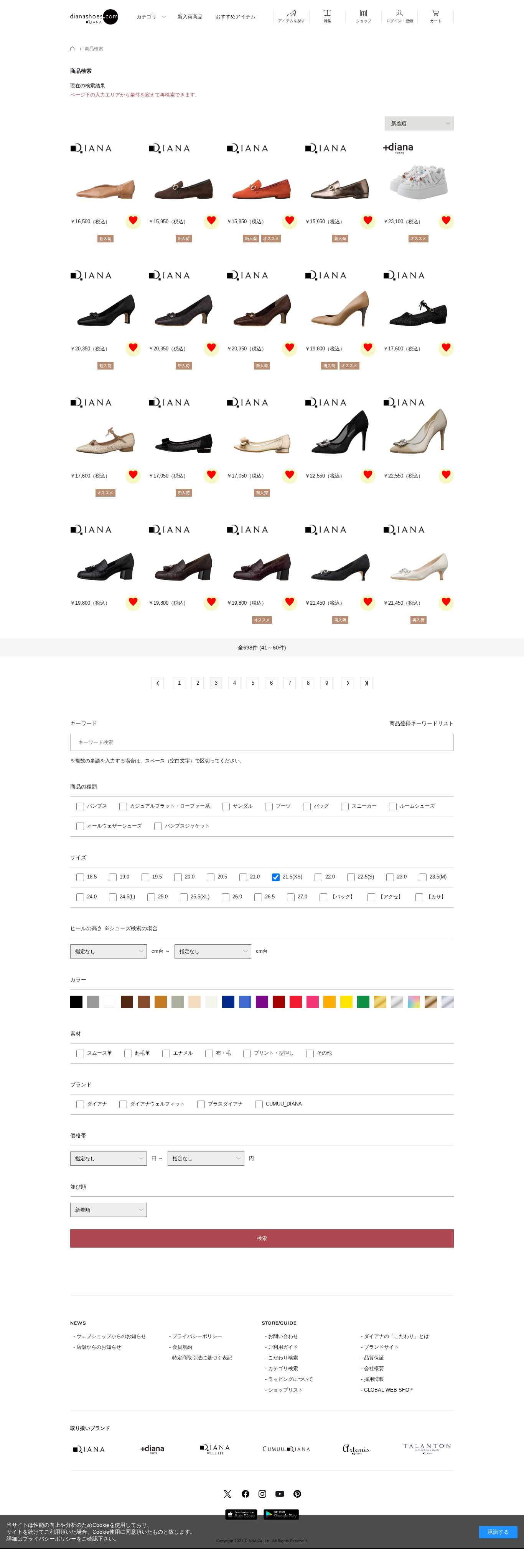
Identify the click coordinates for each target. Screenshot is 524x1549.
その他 (324, 1053)
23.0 (402, 877)
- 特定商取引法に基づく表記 (200, 1358)
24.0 (92, 897)
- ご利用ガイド (281, 1347)
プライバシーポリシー (49, 1539)
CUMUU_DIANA (284, 1104)
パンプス (97, 806)
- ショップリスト (284, 1390)
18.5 (92, 877)
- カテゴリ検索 (281, 1368)
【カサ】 (436, 897)
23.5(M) (438, 877)
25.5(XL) (200, 897)
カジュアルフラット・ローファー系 (170, 806)
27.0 (302, 897)
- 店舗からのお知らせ (97, 1347)
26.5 (270, 897)
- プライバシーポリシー (195, 1336)
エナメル (183, 1053)
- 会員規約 (180, 1347)
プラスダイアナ (225, 1104)
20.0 (189, 877)
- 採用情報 (372, 1379)
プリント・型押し (274, 1053)
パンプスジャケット (187, 826)
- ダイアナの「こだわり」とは (395, 1336)
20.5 (222, 877)
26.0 (237, 897)
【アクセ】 (390, 897)
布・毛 (223, 1053)
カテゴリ (147, 17)
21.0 (255, 877)
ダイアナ (97, 1104)
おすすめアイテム (235, 17)
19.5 (157, 877)
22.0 (330, 877)
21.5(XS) (292, 877)
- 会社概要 (372, 1368)
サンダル (243, 806)
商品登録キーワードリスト (421, 723)
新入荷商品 (190, 17)
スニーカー (364, 806)
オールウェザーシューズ (114, 826)
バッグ (321, 806)
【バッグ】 (342, 897)
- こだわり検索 (281, 1358)
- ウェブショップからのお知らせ (109, 1336)
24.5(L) (127, 897)
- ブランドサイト (380, 1347)
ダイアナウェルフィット (157, 1104)
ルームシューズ (417, 806)
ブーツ (283, 806)
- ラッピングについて (289, 1379)
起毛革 (142, 1053)
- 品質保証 (372, 1358)
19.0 (124, 877)
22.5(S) (366, 877)
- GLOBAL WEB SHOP (387, 1390)
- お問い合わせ (281, 1336)
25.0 (163, 897)
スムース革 (99, 1053)
